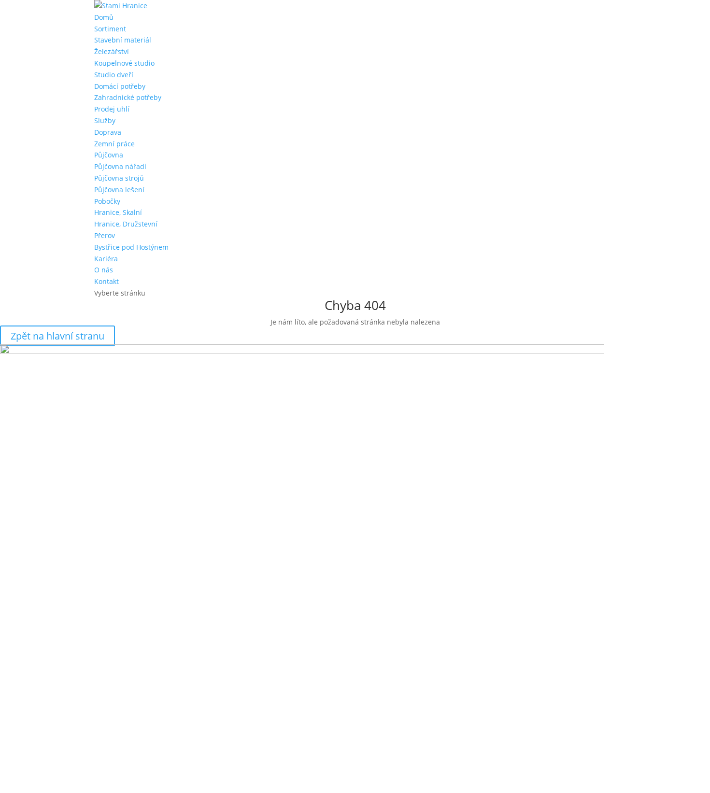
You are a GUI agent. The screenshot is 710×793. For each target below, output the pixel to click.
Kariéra (106, 258)
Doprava (107, 132)
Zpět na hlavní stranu (57, 335)
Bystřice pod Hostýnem (131, 247)
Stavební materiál (122, 39)
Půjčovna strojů (119, 178)
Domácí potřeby (119, 86)
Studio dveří (113, 74)
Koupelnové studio (124, 63)
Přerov (104, 235)
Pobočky (107, 201)
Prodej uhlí (111, 108)
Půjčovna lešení (119, 189)
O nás (103, 269)
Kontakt (106, 281)
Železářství (111, 51)
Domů (104, 17)
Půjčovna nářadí (120, 166)
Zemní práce (114, 143)
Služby (104, 120)
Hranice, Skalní (118, 212)
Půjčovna (108, 154)
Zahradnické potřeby (127, 97)
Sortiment (110, 28)
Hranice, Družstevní (125, 223)
